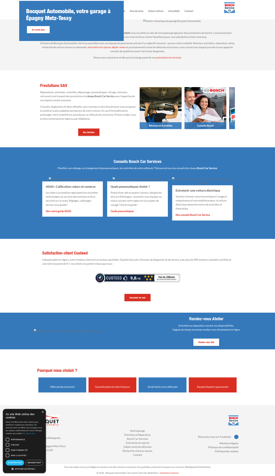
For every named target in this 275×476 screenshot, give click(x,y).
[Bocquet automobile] (46, 420)
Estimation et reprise (137, 442)
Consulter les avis (137, 297)
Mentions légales (228, 443)
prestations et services (168, 57)
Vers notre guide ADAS (58, 211)
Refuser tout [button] (34, 462)
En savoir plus (38, 29)
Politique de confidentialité (223, 447)
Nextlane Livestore (169, 472)
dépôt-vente (118, 47)
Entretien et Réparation (137, 434)
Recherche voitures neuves (137, 450)
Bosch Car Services (137, 438)
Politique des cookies (226, 451)
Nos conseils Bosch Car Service (193, 214)
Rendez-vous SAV (206, 342)
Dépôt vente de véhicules (138, 446)
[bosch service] (233, 420)
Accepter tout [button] (15, 462)
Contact (137, 454)
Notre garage (137, 430)
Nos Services (89, 132)
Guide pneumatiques (122, 211)
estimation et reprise (99, 47)
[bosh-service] (229, 7)
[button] (24, 468)
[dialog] (24, 441)
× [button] (43, 412)
